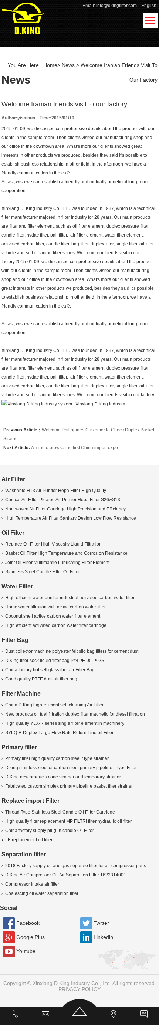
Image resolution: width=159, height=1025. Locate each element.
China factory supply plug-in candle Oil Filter (49, 830)
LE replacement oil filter (29, 839)
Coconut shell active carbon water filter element (52, 616)
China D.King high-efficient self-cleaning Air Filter (54, 704)
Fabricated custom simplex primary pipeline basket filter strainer (69, 786)
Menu (150, 20)
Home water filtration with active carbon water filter (55, 607)
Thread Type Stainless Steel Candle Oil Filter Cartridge (60, 812)
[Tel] (15, 1016)
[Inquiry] (144, 1016)
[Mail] (45, 1016)
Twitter (101, 923)
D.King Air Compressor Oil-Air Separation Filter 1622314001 (65, 875)
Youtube (25, 951)
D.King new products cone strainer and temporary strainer (63, 777)
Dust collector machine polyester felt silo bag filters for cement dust (71, 651)
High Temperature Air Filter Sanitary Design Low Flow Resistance (70, 518)
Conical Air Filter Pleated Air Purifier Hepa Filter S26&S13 (62, 499)
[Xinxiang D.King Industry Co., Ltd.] (23, 18)
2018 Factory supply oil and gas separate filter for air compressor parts (75, 865)
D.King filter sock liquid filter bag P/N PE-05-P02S (54, 660)
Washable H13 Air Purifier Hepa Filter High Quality (55, 490)
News (68, 65)
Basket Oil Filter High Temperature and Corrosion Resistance (66, 553)
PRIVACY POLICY (79, 989)
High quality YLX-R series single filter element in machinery (64, 723)
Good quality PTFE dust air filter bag (41, 679)
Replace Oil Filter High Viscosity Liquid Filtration (53, 544)
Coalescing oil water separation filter (41, 893)
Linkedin (103, 937)
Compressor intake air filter (32, 884)
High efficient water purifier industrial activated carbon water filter (70, 597)
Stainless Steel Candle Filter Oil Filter (42, 571)
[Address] (114, 1016)
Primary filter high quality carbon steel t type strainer (57, 758)
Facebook (28, 923)
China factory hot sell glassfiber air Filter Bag (50, 669)
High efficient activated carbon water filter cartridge (55, 625)
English (148, 5)
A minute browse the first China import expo (74, 447)
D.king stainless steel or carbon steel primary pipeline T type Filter (71, 767)
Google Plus (30, 937)
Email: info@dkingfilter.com (109, 5)
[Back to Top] (79, 1016)
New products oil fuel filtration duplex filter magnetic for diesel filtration (75, 714)
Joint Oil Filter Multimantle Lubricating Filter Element (57, 562)
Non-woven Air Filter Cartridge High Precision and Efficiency (65, 509)
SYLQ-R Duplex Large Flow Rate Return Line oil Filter (59, 732)
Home (50, 65)
